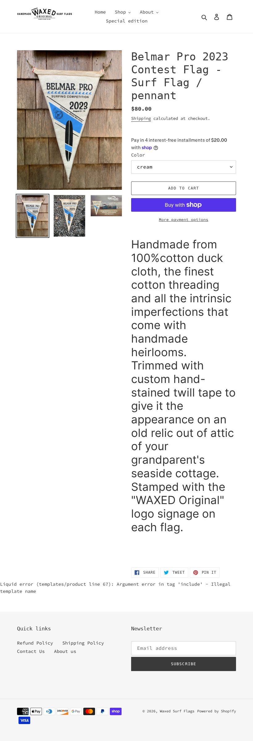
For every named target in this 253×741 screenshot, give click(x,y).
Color (138, 155)
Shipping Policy (83, 643)
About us (65, 651)
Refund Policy (35, 643)
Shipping (141, 118)
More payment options (183, 219)
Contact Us (31, 651)
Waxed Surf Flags (177, 711)
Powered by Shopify (216, 711)
